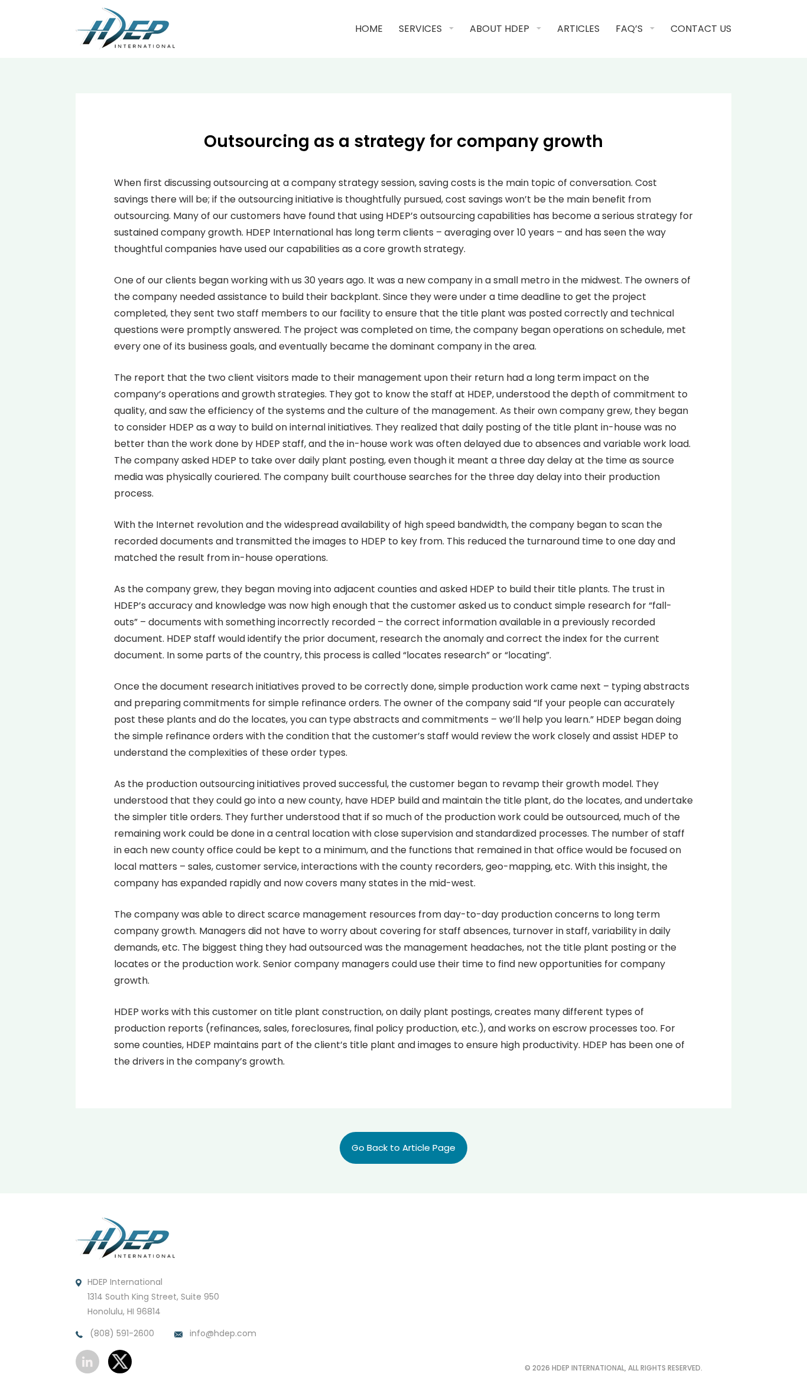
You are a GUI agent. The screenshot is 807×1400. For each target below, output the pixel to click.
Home (369, 28)
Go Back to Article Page (403, 1147)
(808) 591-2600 (120, 1333)
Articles (578, 28)
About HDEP (499, 28)
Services (420, 28)
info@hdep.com (221, 1333)
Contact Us (701, 28)
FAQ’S (629, 28)
